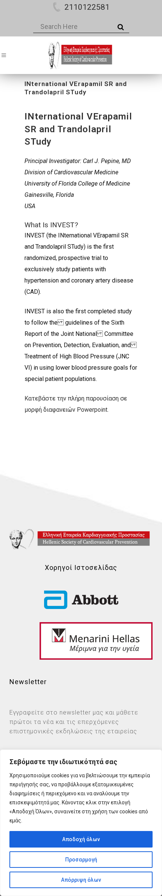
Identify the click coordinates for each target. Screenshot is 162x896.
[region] (81, 822)
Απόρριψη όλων (81, 880)
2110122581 (87, 7)
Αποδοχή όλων (81, 839)
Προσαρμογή (81, 860)
